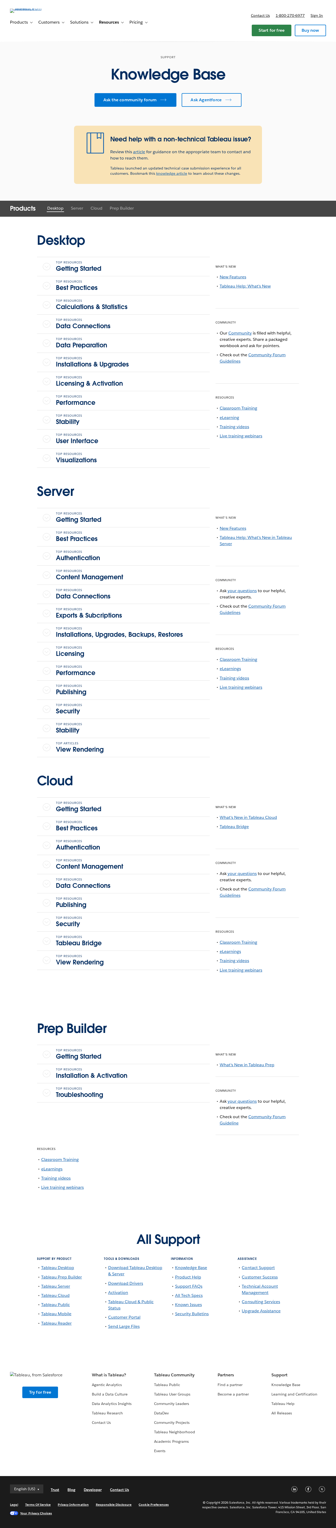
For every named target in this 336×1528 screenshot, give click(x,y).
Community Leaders (171, 1403)
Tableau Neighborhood (174, 1432)
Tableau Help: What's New (245, 286)
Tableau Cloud (55, 1295)
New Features (233, 277)
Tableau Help (283, 1403)
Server (77, 208)
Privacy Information (73, 1504)
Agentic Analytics (107, 1384)
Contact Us (101, 1422)
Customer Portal (124, 1317)
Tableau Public (55, 1304)
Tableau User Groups (172, 1394)
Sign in (317, 15)
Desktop (55, 208)
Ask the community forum (130, 100)
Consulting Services (261, 1301)
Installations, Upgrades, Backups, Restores (119, 633)
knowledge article (171, 173)
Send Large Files (124, 1326)
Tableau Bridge (79, 941)
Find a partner (230, 1384)
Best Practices (77, 286)
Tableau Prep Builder (61, 1277)
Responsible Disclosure (114, 1504)
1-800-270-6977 (290, 15)
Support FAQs (188, 1286)
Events (159, 1451)
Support (279, 1375)
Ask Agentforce (206, 100)
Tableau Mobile (56, 1314)
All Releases (281, 1413)
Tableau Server (55, 1286)
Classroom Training (238, 408)
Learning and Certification (294, 1394)
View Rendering (80, 747)
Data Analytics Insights (111, 1403)
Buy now (310, 30)
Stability (69, 420)
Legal (14, 1504)
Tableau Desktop (57, 1267)
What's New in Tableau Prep (247, 1065)
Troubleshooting (79, 1093)
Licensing (70, 652)
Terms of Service (38, 1504)
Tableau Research (107, 1413)
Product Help (188, 1277)
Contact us (260, 15)
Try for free (40, 1392)
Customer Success (259, 1277)
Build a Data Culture (109, 1394)
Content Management (89, 575)
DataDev (161, 1413)
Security (69, 709)
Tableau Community (174, 1375)
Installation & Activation (91, 1074)
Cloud (96, 208)
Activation (118, 1292)
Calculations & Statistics (92, 305)
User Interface (77, 439)
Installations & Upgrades (92, 362)
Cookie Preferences (154, 1504)
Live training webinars (241, 436)
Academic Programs (171, 1441)
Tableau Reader (56, 1323)
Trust (55, 1489)
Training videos (234, 426)
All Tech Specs (189, 1295)
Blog (71, 1489)
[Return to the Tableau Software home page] (29, 8)
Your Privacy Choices (36, 1513)
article (139, 152)
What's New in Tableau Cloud (248, 817)
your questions (242, 590)
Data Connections (83, 324)
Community (240, 333)
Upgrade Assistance (261, 1311)
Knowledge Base (191, 1267)
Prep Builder (122, 208)
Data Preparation (81, 343)
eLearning (229, 417)
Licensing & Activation (89, 381)
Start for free (272, 30)
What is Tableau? (109, 1375)
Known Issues (188, 1304)
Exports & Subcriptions (89, 613)
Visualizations (76, 458)
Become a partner (233, 1394)
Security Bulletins (192, 1314)
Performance (75, 401)
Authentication (78, 556)
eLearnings (230, 668)
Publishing (71, 690)
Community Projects (172, 1422)
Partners (226, 1375)
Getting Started (78, 267)
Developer (93, 1489)
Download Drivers (125, 1283)
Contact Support (258, 1267)
